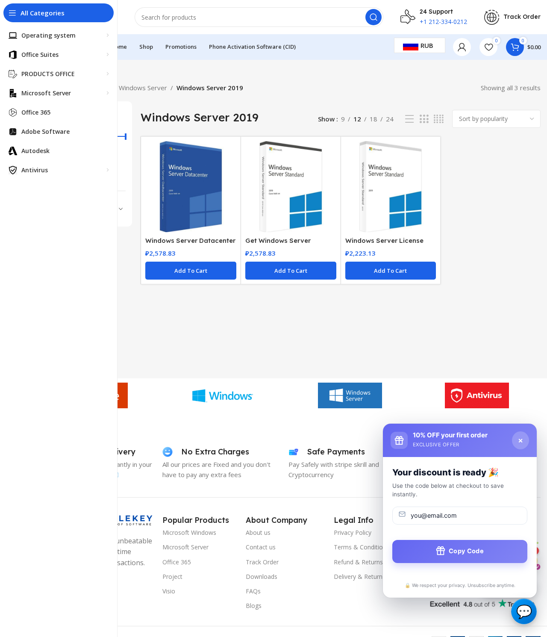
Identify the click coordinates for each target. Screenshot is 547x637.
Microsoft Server (185, 547)
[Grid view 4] (439, 119)
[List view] (409, 119)
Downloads (261, 576)
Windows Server (143, 87)
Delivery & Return (358, 576)
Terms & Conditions (361, 547)
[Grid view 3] (424, 119)
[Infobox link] (512, 17)
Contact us (261, 547)
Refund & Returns (358, 562)
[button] (190, 271)
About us (258, 532)
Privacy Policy (352, 532)
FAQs (253, 591)
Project (172, 576)
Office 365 (176, 562)
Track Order (262, 562)
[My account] (462, 47)
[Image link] (481, 600)
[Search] (373, 17)
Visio (168, 591)
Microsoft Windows (189, 532)
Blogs (254, 606)
